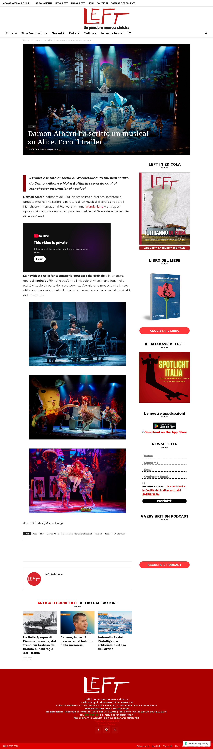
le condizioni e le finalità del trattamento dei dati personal (163, 490)
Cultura (89, 33)
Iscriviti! (164, 501)
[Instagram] (106, 729)
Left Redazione (37, 149)
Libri (91, 3)
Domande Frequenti (123, 3)
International (112, 33)
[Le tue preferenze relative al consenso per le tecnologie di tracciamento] (197, 744)
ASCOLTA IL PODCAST (165, 565)
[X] (56, 165)
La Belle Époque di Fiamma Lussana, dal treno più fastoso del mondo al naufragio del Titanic (39, 645)
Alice (35, 534)
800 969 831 (92, 714)
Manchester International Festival (77, 534)
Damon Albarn (53, 534)
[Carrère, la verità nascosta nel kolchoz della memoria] (77, 622)
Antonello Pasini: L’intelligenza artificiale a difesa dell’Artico (112, 643)
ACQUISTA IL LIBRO (164, 331)
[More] (76, 165)
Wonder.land (94, 206)
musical (98, 534)
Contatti (102, 3)
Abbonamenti (44, 3)
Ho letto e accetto (163, 490)
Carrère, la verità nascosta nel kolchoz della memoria (77, 641)
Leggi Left (61, 3)
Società (58, 33)
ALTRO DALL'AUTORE (99, 603)
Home (26, 40)
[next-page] (30, 659)
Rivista (11, 33)
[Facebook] (45, 165)
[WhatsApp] (66, 165)
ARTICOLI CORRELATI (57, 603)
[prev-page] (25, 659)
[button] (206, 33)
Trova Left (78, 3)
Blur (42, 534)
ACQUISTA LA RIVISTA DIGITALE (164, 247)
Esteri (74, 33)
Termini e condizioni (106, 720)
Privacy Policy (106, 724)
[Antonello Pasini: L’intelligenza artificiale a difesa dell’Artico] (115, 622)
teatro (108, 534)
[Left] (106, 18)
